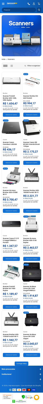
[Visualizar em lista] (11, 65)
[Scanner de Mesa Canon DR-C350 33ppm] (31, 320)
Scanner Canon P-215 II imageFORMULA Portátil (11, 240)
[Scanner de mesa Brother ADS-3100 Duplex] (31, 224)
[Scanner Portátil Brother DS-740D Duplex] (11, 272)
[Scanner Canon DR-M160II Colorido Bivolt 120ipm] (31, 127)
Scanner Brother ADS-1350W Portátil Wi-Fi (11, 335)
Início (4, 59)
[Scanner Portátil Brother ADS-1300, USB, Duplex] (11, 81)
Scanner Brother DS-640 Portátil (30, 97)
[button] (3, 4)
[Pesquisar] (39, 10)
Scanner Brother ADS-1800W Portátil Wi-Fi (31, 191)
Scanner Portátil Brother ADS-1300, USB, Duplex (10, 98)
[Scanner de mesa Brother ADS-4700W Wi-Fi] (11, 176)
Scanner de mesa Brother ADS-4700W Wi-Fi (10, 192)
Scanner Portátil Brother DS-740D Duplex (9, 288)
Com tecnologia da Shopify (31, 385)
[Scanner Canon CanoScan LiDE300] (11, 127)
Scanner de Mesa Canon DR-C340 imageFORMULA (29, 288)
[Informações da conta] (33, 3)
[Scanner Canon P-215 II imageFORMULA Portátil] (11, 224)
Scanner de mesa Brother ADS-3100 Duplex (29, 240)
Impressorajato (14, 385)
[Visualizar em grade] (5, 65)
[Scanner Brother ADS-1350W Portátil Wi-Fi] (11, 320)
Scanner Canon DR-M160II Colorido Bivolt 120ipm (31, 144)
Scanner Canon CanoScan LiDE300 (10, 143)
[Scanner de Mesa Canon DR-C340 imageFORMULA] (31, 272)
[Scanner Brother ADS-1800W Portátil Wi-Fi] (31, 176)
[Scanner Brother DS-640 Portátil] (31, 81)
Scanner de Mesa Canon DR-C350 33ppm (29, 336)
